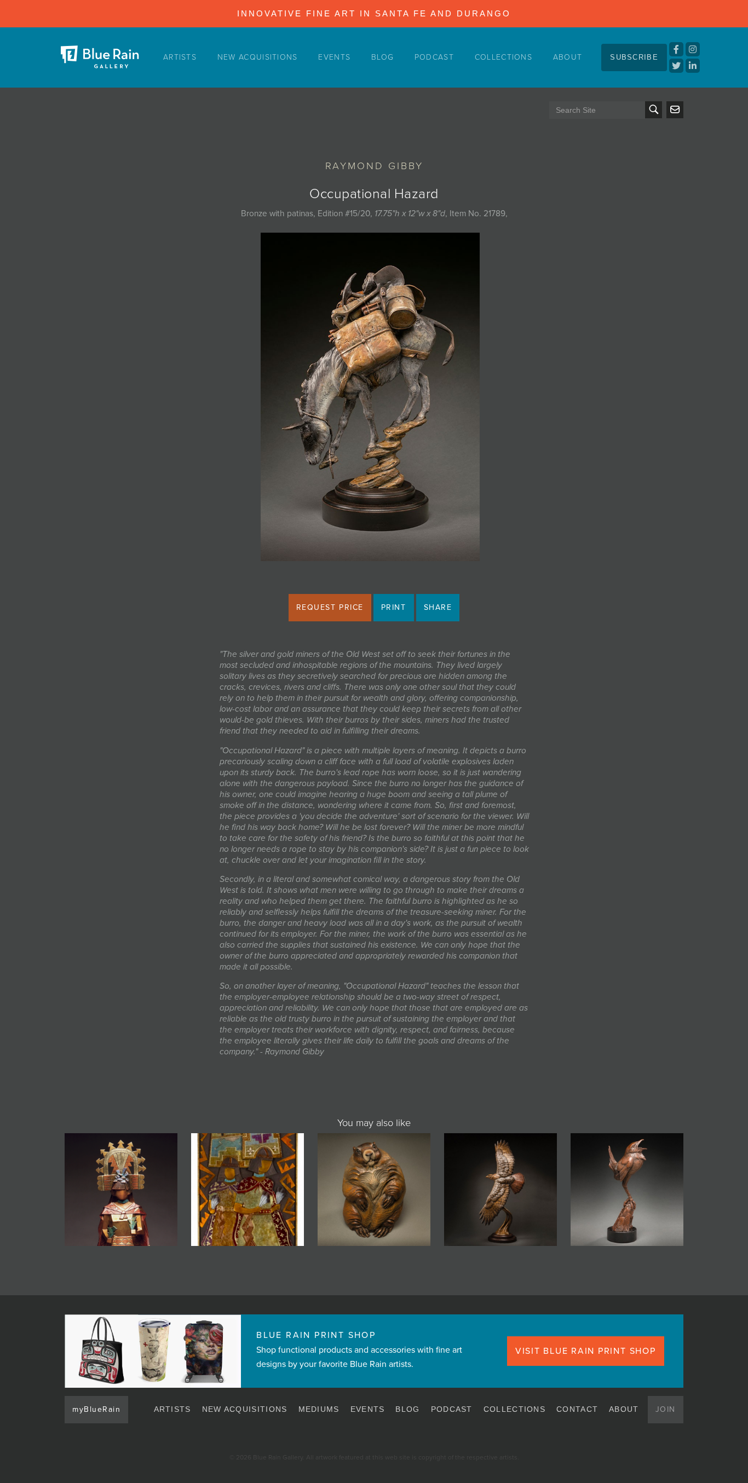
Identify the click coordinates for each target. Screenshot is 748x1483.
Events (334, 57)
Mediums (319, 1409)
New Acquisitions (257, 57)
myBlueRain (96, 1409)
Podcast (434, 57)
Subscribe (634, 57)
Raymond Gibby (374, 166)
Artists (180, 57)
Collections (503, 57)
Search (653, 109)
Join (665, 1409)
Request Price (330, 607)
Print (393, 607)
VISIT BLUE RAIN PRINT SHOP (585, 1351)
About (568, 57)
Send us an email (674, 109)
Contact (577, 1409)
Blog (382, 57)
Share (438, 607)
